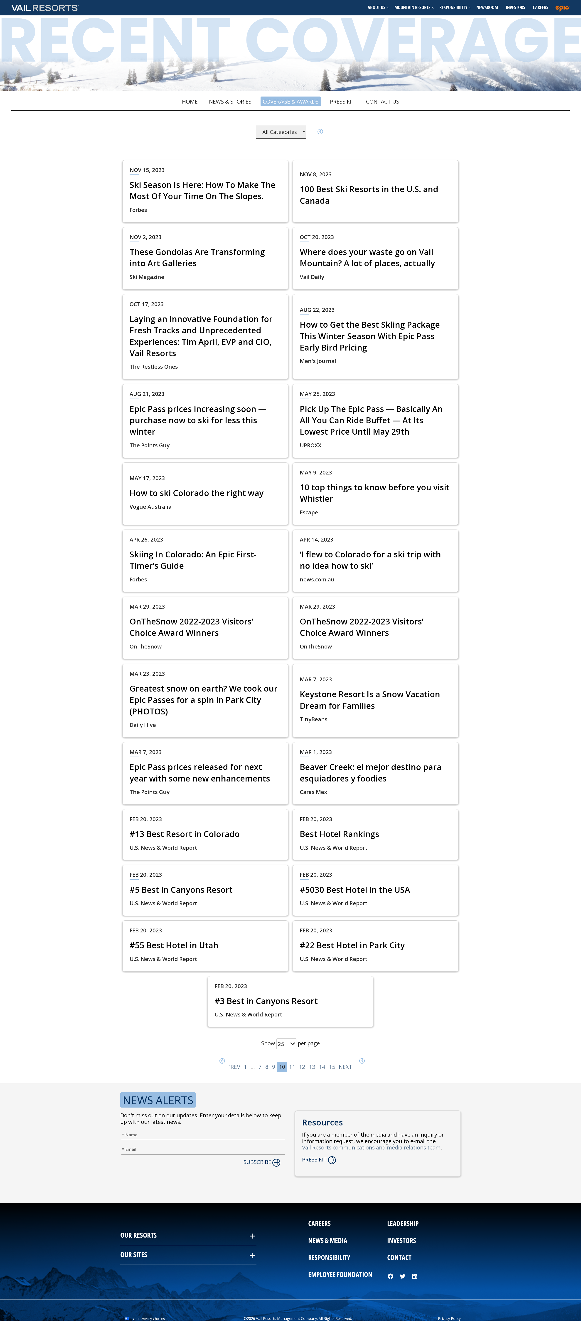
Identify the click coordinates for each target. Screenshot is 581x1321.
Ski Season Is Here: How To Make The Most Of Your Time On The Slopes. (203, 190)
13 (312, 1066)
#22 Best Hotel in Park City (352, 945)
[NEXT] (360, 1062)
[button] (377, 7)
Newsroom (487, 7)
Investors (515, 7)
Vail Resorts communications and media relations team (371, 1147)
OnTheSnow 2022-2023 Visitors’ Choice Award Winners (191, 627)
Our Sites (133, 1254)
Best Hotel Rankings (339, 834)
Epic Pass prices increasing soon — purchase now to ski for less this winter (198, 420)
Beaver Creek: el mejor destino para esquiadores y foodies (370, 772)
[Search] (318, 131)
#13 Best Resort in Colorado (185, 834)
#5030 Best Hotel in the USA (355, 889)
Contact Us (382, 101)
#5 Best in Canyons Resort (181, 889)
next (346, 1066)
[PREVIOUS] (220, 1062)
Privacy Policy (449, 1318)
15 (332, 1066)
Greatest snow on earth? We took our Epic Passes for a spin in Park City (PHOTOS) (204, 700)
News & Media (327, 1241)
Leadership (403, 1224)
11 (292, 1066)
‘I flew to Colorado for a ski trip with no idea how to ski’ (370, 560)
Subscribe (257, 1162)
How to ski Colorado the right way (196, 492)
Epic (563, 7)
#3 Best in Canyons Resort (266, 1000)
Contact (399, 1258)
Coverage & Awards (291, 101)
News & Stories (230, 101)
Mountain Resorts (412, 7)
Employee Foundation (340, 1275)
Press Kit (342, 101)
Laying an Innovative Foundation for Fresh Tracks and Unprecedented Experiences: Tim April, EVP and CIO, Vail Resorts (201, 336)
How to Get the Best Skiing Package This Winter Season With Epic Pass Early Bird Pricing (370, 336)
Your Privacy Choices (149, 1318)
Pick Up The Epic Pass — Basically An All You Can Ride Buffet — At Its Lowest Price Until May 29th (371, 420)
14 (322, 1066)
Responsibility (453, 7)
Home (190, 101)
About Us (376, 7)
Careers (540, 7)
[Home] (45, 8)
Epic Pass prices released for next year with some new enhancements (200, 772)
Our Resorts (138, 1235)
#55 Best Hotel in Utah (174, 945)
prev (227, 1066)
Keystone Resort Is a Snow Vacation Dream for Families (370, 700)
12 (302, 1066)
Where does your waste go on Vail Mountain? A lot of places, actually (367, 257)
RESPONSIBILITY (329, 1258)
